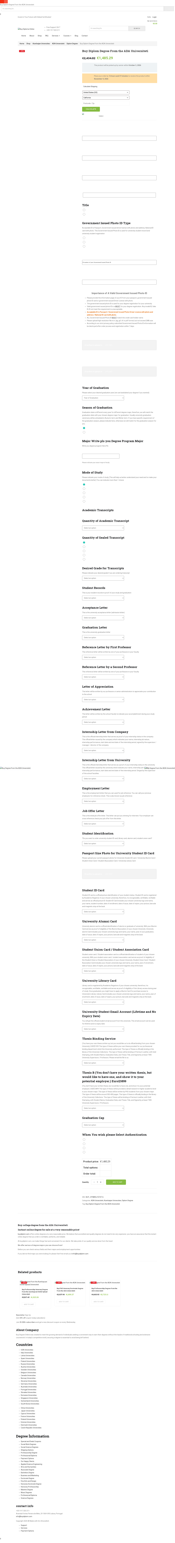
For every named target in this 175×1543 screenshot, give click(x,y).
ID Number (119, 258)
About (32, 36)
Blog (76, 36)
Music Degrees (26, 1492)
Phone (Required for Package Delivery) (119, 154)
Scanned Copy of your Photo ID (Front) (119, 338)
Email (119, 173)
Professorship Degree (29, 1453)
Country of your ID (119, 278)
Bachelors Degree (27, 1473)
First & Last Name (119, 134)
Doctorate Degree (27, 1478)
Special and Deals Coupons (31, 1441)
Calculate (91, 109)
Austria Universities (28, 1367)
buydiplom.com (24, 1234)
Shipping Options (27, 1450)
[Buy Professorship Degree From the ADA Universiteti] (105, 1282)
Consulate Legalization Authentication (112, 1139)
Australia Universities (29, 1387)
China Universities (27, 1408)
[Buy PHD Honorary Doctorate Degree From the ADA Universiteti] (70, 1282)
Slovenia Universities (28, 1381)
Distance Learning (94, 493)
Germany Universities (29, 1384)
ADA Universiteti (58, 44)
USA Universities (27, 1350)
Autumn (89, 428)
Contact (85, 36)
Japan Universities (28, 1411)
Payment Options (27, 1458)
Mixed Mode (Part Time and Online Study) (105, 501)
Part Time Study (93, 488)
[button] (151, 22)
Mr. (88, 210)
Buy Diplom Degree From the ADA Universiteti (103, 1204)
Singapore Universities (29, 1398)
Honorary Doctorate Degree (31, 1484)
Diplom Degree (72, 44)
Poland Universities (28, 1361)
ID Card (90, 242)
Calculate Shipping (90, 86)
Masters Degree (27, 1490)
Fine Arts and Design (28, 1481)
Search (137, 28)
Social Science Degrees (29, 1447)
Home (23, 36)
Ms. (88, 214)
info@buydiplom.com (80, 1254)
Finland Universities (28, 1419)
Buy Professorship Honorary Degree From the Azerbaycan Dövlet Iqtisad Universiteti (35, 1292)
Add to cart (117, 1182)
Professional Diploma (29, 1456)
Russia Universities (28, 1364)
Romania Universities (29, 1395)
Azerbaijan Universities (41, 44)
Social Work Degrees (28, 1444)
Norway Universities (28, 1378)
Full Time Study (93, 484)
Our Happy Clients (27, 1461)
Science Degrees (27, 1498)
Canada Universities (28, 1375)
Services (55, 36)
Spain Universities (27, 1358)
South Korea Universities (30, 1404)
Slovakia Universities (28, 1392)
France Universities (28, 1416)
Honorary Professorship (30, 1487)
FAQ (46, 36)
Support (24, 1525)
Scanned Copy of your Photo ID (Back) (119, 364)
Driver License (93, 246)
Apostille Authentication (105, 1148)
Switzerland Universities (30, 1401)
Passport (91, 238)
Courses (66, 36)
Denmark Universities (29, 1425)
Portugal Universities (28, 1390)
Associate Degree (27, 1470)
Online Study (92, 497)
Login (154, 17)
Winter (89, 432)
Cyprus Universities (28, 1413)
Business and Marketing (30, 1475)
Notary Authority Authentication (109, 1144)
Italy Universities (27, 1353)
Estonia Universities (28, 1422)
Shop (40, 36)
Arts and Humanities (28, 1467)
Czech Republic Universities (31, 1428)
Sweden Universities (28, 1370)
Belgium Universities (28, 1373)
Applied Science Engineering (31, 1464)
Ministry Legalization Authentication (112, 1152)
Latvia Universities (27, 1355)
